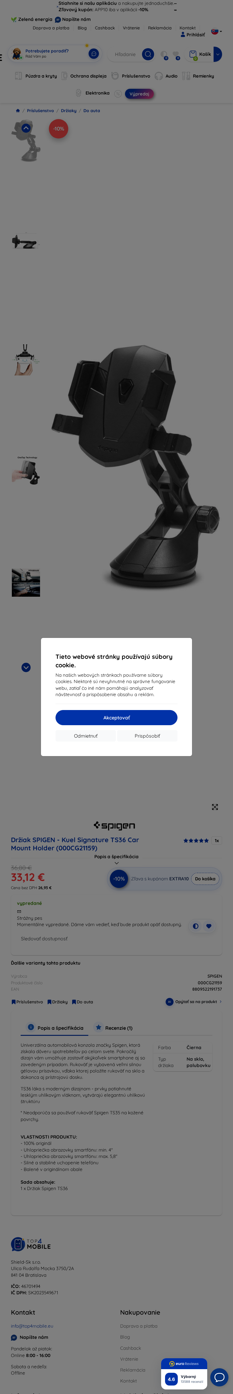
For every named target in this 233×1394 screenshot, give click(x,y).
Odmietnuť (85, 736)
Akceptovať (116, 718)
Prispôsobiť (147, 736)
